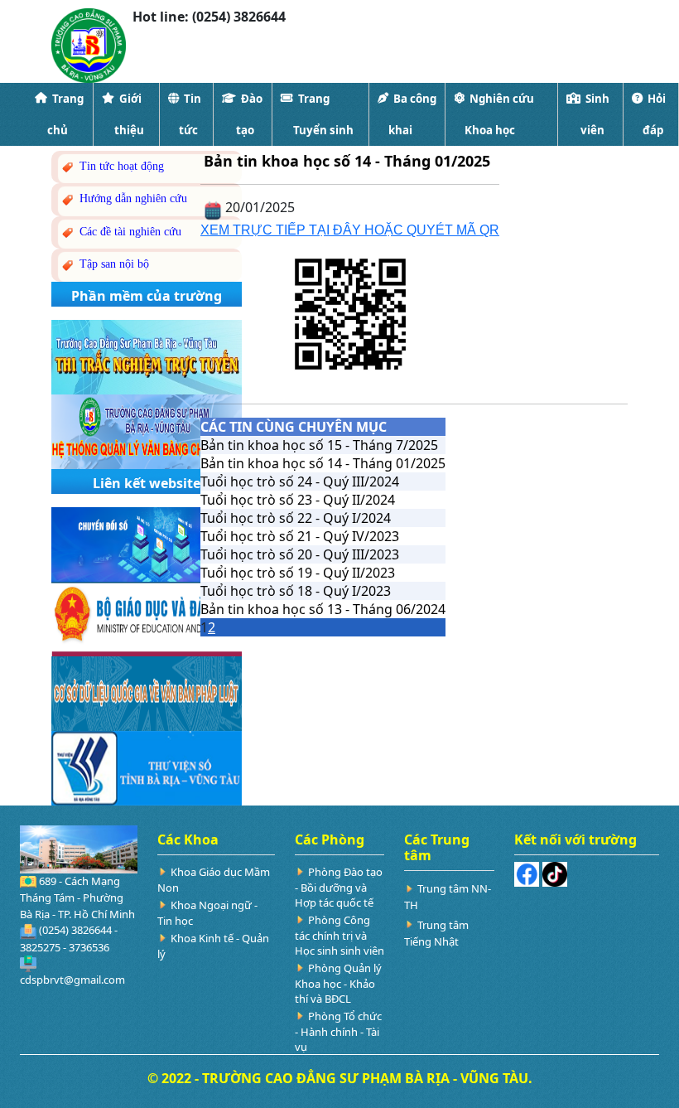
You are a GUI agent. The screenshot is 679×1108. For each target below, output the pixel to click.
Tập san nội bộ (112, 264)
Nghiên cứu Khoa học (499, 114)
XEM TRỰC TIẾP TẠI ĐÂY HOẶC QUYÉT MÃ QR (349, 230)
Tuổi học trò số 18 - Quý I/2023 (295, 591)
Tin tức (190, 114)
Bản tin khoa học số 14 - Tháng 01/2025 (322, 463)
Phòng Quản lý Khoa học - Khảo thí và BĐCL (338, 983)
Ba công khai (412, 114)
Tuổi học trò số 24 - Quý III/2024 (299, 481)
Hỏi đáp (654, 114)
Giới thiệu (129, 114)
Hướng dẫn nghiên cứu (131, 198)
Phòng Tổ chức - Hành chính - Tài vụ (338, 1031)
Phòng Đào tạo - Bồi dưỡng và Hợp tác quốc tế (339, 887)
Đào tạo (249, 114)
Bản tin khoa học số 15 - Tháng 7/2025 (319, 445)
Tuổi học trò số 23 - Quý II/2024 (297, 500)
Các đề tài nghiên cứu (128, 231)
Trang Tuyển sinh (323, 114)
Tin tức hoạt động (120, 166)
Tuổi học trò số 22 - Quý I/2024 (295, 518)
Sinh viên (594, 114)
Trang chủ (65, 114)
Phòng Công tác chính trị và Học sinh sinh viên (339, 935)
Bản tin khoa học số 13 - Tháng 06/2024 (322, 609)
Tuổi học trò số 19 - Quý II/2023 (297, 573)
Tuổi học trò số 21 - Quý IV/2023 (299, 536)
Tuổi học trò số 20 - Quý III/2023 (299, 554)
